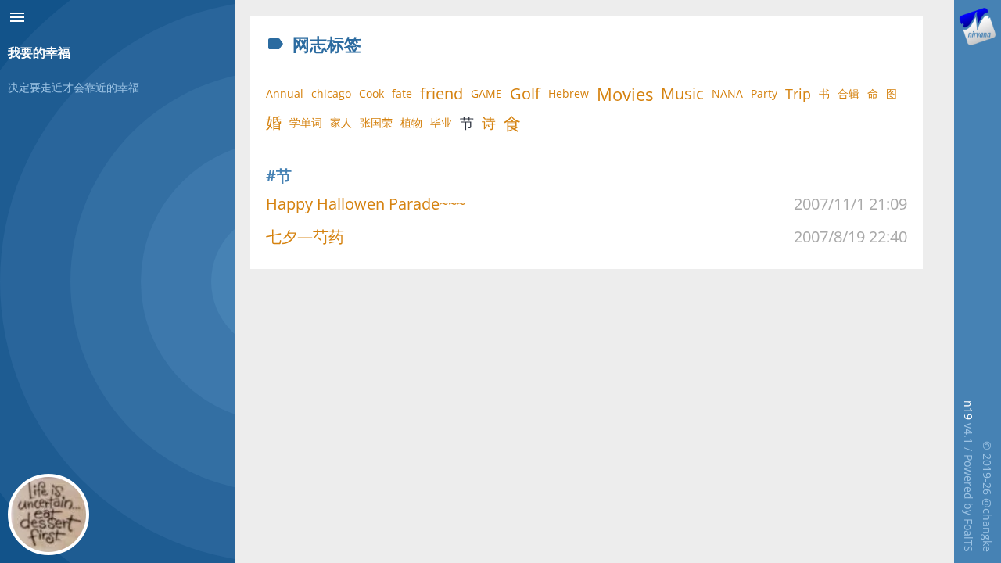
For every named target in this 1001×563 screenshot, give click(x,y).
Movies (625, 94)
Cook (371, 93)
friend (441, 93)
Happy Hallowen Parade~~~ (365, 203)
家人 (341, 122)
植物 (411, 122)
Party (764, 93)
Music (682, 93)
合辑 (848, 93)
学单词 (305, 122)
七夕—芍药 (305, 236)
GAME (486, 93)
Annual (284, 93)
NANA (727, 93)
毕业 (441, 122)
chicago (331, 93)
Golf (525, 93)
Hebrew (568, 93)
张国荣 (376, 122)
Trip (798, 93)
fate (402, 93)
